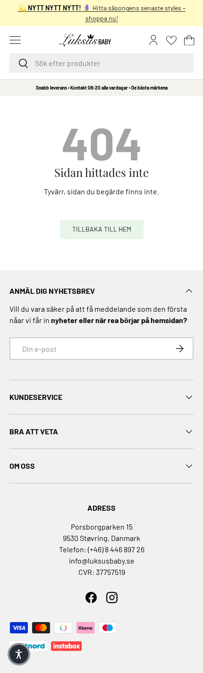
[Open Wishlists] (171, 40)
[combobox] (101, 63)
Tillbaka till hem (101, 229)
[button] (189, 40)
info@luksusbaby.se (102, 560)
